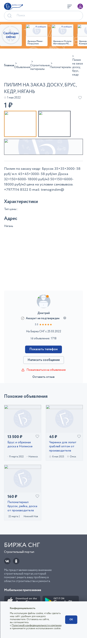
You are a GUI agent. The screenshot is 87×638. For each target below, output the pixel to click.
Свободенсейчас (11, 35)
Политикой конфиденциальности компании (37, 625)
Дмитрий (43, 313)
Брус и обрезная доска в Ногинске (20, 444)
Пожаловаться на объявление (46, 370)
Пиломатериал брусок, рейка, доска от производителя (22, 506)
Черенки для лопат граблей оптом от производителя (62, 446)
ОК (71, 619)
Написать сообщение (44, 360)
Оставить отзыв (43, 377)
